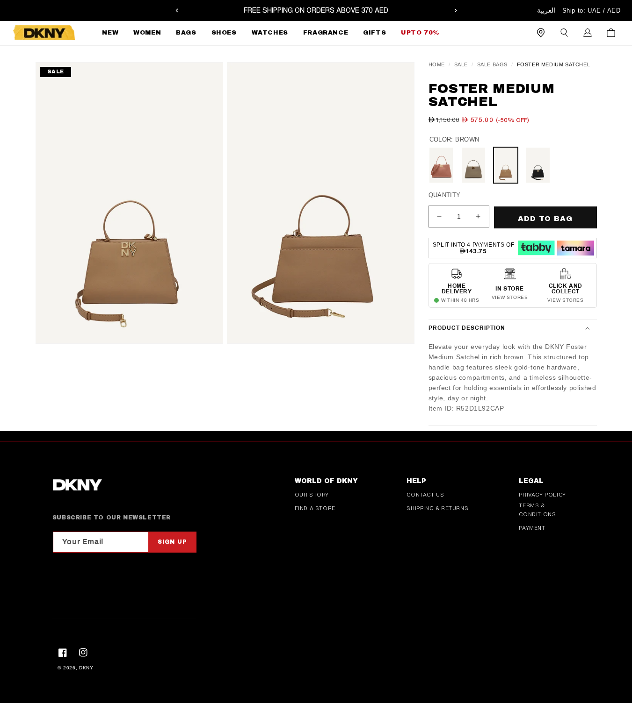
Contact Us (425, 494)
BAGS (186, 32)
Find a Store (315, 508)
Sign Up (172, 542)
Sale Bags (492, 64)
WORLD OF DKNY (326, 480)
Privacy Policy (542, 494)
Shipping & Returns (437, 508)
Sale (461, 64)
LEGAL (531, 480)
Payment (532, 528)
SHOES (224, 32)
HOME (437, 64)
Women (147, 32)
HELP (416, 480)
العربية (546, 10)
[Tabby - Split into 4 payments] (536, 248)
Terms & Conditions (537, 510)
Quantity (445, 195)
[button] (147, 33)
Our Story (312, 494)
